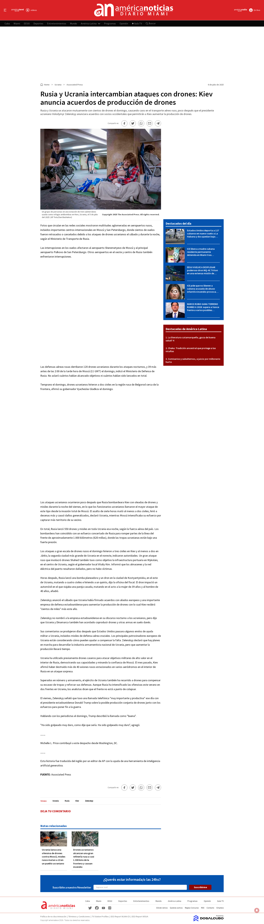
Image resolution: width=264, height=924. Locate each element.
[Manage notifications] (256, 910)
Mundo (73, 23)
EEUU (27, 23)
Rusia (67, 801)
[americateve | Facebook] (97, 907)
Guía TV (138, 23)
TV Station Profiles (100, 916)
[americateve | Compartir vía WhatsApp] (141, 123)
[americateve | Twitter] (90, 907)
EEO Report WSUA (140, 916)
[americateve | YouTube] (103, 907)
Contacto (210, 908)
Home (47, 84)
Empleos (220, 908)
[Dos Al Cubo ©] (209, 920)
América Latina (89, 23)
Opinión (124, 23)
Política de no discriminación (53, 916)
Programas (110, 23)
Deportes (38, 23)
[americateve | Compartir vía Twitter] (133, 123)
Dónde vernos (162, 908)
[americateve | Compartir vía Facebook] (124, 123)
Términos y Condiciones (79, 916)
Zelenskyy (89, 801)
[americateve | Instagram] (109, 907)
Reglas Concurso (192, 908)
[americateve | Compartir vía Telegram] (158, 123)
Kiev (77, 801)
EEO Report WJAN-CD (120, 916)
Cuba (7, 23)
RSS (202, 908)
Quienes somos (176, 908)
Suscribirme (200, 887)
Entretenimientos (56, 23)
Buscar (152, 23)
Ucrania (56, 801)
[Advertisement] (132, 54)
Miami (17, 23)
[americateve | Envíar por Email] (150, 123)
